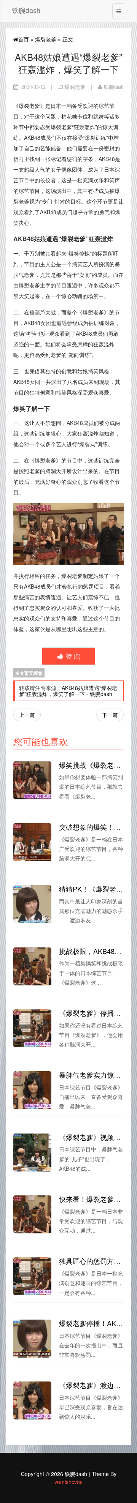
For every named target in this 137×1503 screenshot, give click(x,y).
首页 (23, 39)
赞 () (72, 656)
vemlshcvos (68, 1482)
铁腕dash (26, 10)
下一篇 (110, 714)
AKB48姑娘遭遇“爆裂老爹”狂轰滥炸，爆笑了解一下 (68, 691)
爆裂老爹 (45, 39)
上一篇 (27, 714)
